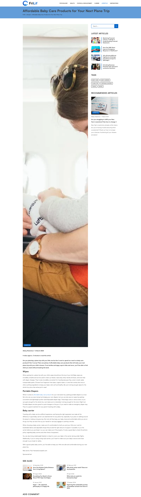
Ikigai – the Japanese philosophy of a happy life (41, 485)
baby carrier (105, 80)
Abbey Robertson (28, 350)
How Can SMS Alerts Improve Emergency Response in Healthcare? (110, 49)
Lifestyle (105, 3)
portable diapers (106, 83)
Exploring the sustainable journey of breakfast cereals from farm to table (77, 486)
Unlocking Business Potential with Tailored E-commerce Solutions (110, 66)
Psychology (64, 3)
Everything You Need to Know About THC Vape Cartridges (42, 477)
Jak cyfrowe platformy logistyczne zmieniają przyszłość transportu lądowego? (109, 58)
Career (96, 3)
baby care (95, 80)
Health (72, 3)
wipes (100, 86)
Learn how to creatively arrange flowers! (104, 119)
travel (94, 86)
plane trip (95, 83)
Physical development (84, 3)
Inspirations (114, 3)
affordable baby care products (43, 395)
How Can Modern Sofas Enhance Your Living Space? (43, 468)
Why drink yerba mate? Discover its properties (77, 468)
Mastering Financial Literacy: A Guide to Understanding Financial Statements (110, 40)
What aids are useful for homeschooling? (74, 477)
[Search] (116, 26)
